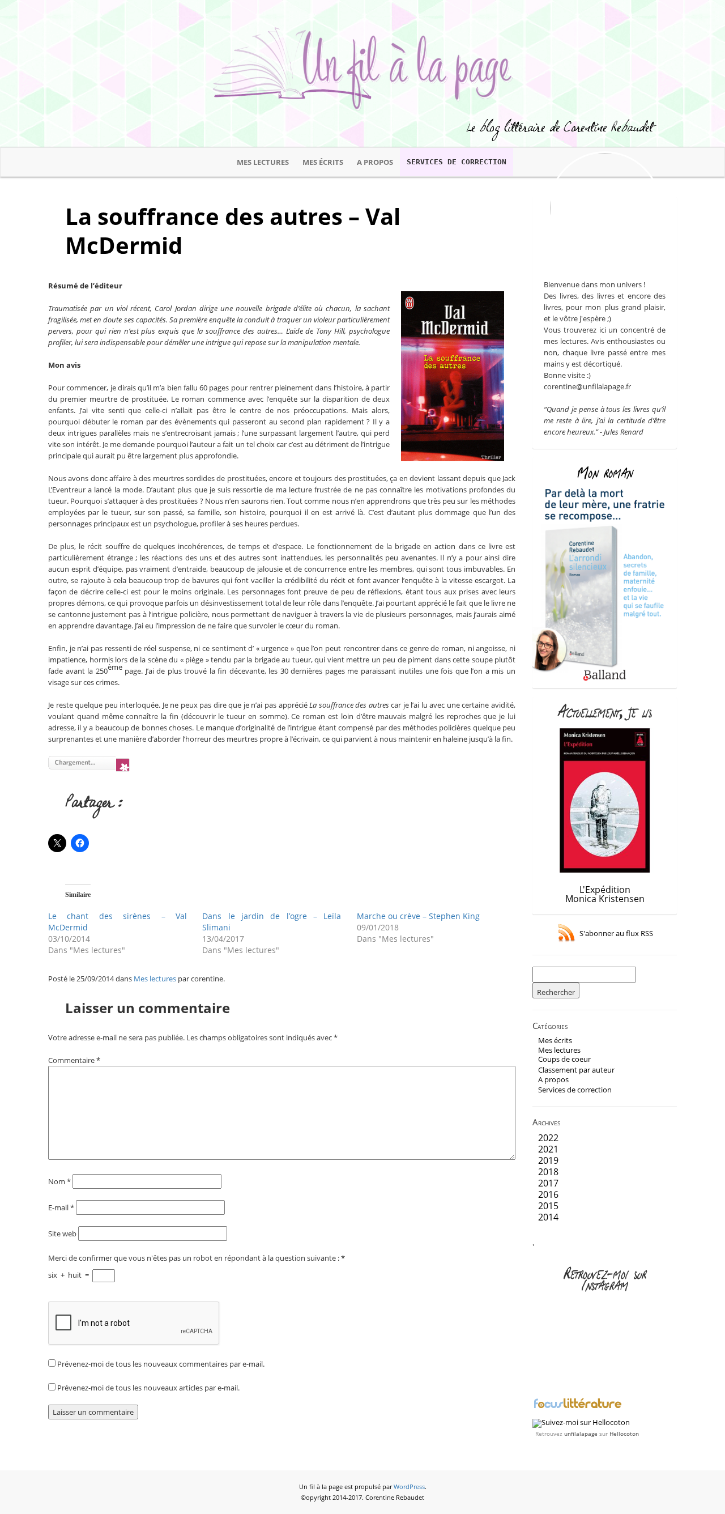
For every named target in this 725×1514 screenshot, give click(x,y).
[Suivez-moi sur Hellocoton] (581, 1422)
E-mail (61, 1207)
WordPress (409, 1487)
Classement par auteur (576, 1070)
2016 (548, 1194)
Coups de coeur (564, 1059)
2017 (548, 1183)
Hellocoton (624, 1434)
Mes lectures (263, 162)
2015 (548, 1206)
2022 (548, 1138)
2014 (548, 1217)
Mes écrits (322, 162)
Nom (59, 1181)
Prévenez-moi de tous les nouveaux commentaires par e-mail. (161, 1364)
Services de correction (456, 162)
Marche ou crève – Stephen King (418, 916)
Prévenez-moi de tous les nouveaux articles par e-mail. (148, 1388)
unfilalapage (581, 1434)
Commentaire (74, 1060)
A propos (375, 162)
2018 (548, 1172)
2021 (548, 1149)
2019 (548, 1160)
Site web (62, 1233)
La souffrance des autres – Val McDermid (232, 231)
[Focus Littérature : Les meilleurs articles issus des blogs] (577, 1407)
